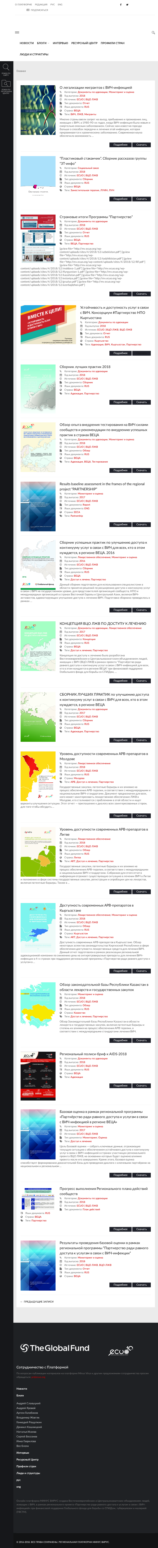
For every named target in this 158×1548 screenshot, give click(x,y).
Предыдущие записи (38, 1301)
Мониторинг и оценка (121, 92)
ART (73, 861)
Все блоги (22, 1446)
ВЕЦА (77, 110)
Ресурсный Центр (84, 43)
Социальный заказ (88, 168)
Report (86, 505)
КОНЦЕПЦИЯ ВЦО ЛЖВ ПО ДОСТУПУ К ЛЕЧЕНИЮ (103, 623)
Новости (27, 43)
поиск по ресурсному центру (6, 91)
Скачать (141, 145)
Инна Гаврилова (26, 1441)
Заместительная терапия (85, 190)
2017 (82, 497)
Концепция (89, 639)
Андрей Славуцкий (28, 1403)
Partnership (77, 516)
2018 (82, 96)
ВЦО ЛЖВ (126, 329)
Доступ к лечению (81, 650)
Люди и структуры (34, 54)
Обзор (86, 450)
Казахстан (79, 1013)
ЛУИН (104, 190)
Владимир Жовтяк (28, 1417)
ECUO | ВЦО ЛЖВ (87, 99)
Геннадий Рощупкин (29, 1422)
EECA (77, 512)
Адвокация (97, 344)
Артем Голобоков (27, 1413)
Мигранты (90, 114)
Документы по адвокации (93, 92)
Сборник (88, 179)
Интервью (60, 43)
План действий (91, 1209)
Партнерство (85, 243)
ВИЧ (73, 114)
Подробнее (121, 145)
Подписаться (39, 10)
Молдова (79, 778)
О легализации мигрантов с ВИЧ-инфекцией (96, 87)
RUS (86, 107)
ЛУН (111, 190)
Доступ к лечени (80, 579)
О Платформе (23, 5)
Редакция (41, 5)
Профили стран (112, 43)
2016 (82, 561)
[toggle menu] (17, 32)
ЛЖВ (80, 114)
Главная (21, 71)
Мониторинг (90, 1137)
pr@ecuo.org (38, 1377)
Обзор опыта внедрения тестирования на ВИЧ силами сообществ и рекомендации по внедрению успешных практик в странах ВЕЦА (104, 430)
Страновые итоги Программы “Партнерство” (96, 217)
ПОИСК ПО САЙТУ (6, 74)
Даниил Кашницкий (29, 1427)
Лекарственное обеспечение (94, 557)
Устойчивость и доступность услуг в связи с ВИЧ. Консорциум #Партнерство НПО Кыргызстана (114, 313)
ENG (86, 508)
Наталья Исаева (26, 1432)
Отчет (86, 103)
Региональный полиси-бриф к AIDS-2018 (93, 1054)
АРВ (73, 782)
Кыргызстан (101, 341)
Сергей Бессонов (26, 1436)
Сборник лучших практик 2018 (85, 367)
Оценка (102, 1137)
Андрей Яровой (26, 1408)
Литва (77, 857)
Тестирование (100, 461)
